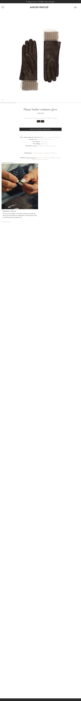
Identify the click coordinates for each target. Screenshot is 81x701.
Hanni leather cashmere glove (40, 109)
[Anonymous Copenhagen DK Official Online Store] (39, 7)
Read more (7, 222)
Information (28, 153)
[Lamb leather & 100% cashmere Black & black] (38, 121)
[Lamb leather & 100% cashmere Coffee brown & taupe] (42, 121)
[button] (76, 7)
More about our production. (43, 159)
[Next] (35, 187)
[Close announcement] (79, 1)
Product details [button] (38, 153)
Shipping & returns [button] (50, 153)
